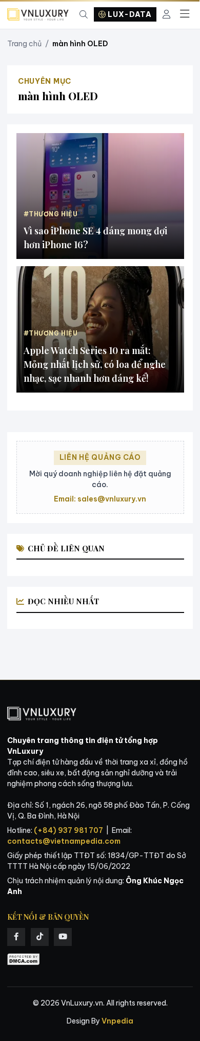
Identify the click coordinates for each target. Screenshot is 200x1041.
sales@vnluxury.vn (111, 499)
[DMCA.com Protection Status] (23, 959)
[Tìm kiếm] (83, 15)
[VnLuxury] (38, 14)
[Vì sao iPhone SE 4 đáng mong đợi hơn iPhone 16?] (100, 196)
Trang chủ (24, 43)
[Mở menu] (184, 14)
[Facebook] (16, 937)
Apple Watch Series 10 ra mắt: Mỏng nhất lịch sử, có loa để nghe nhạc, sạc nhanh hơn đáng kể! (95, 364)
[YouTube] (63, 937)
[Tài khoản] (166, 15)
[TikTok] (40, 937)
